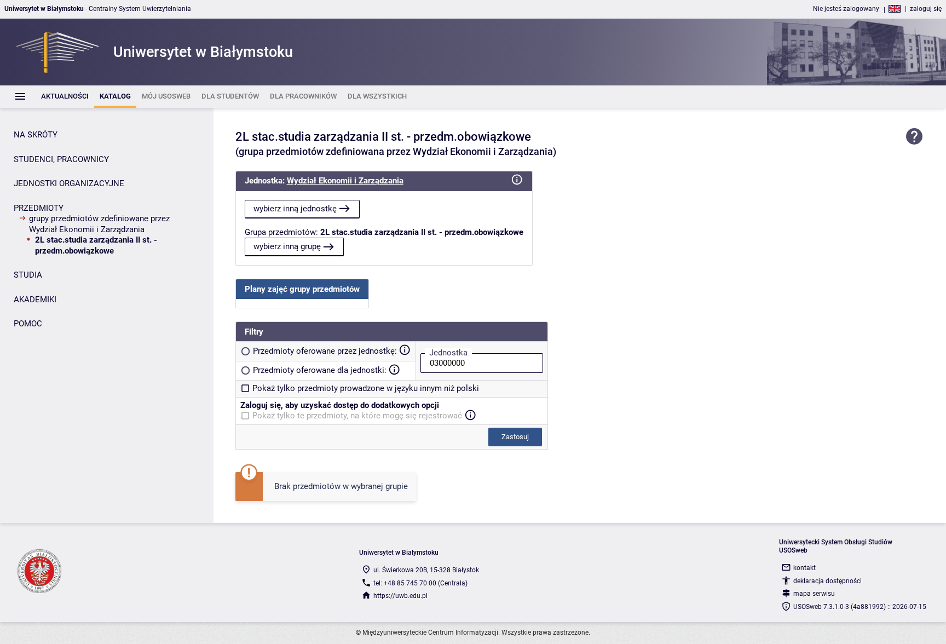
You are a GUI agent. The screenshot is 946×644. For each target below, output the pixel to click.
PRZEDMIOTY (39, 208)
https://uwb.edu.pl (400, 596)
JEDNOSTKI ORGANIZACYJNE (69, 183)
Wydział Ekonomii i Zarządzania (345, 181)
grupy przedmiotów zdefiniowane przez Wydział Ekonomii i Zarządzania (99, 224)
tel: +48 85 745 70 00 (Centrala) (420, 583)
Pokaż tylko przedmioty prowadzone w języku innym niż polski (365, 388)
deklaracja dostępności (827, 581)
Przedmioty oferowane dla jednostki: (320, 370)
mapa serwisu (814, 593)
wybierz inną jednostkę (295, 209)
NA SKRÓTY (35, 135)
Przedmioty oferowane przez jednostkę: (325, 351)
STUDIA (28, 275)
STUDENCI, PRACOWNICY (61, 159)
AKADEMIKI (35, 299)
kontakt (804, 568)
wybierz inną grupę (287, 246)
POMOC (28, 324)
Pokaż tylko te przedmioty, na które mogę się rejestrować (357, 416)
